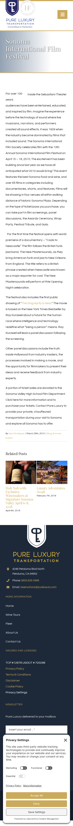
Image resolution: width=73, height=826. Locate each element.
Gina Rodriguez (16, 433)
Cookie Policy (14, 686)
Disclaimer (13, 680)
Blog (49, 433)
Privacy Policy (15, 668)
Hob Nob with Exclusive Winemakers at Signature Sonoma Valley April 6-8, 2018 (19, 497)
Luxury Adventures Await (51, 490)
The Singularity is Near (36, 303)
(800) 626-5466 (30, 580)
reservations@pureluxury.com (38, 587)
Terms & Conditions (18, 674)
